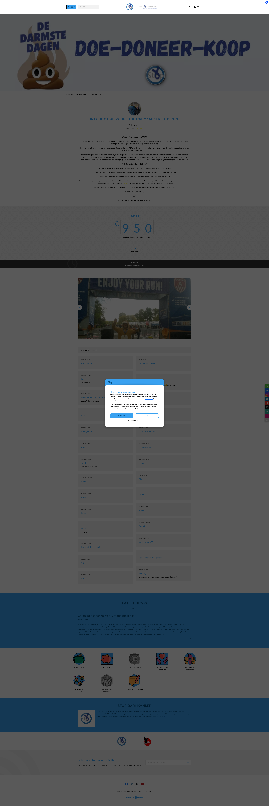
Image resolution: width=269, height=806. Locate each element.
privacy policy (149, 399)
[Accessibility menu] (266, 2)
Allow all (122, 416)
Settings (147, 416)
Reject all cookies (134, 420)
